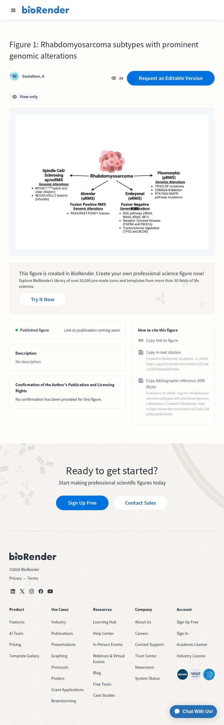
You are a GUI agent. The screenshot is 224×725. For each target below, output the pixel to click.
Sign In (182, 633)
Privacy (15, 578)
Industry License (191, 655)
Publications (62, 633)
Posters (57, 678)
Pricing (15, 644)
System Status (147, 678)
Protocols (59, 667)
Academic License (192, 644)
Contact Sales (140, 502)
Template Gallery (24, 655)
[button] (13, 10)
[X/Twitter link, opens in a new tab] (22, 591)
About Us (143, 622)
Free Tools (102, 684)
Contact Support (149, 644)
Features (16, 622)
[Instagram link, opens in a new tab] (31, 591)
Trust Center (146, 655)
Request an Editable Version (171, 78)
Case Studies (104, 695)
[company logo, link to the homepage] (45, 10)
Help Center (103, 633)
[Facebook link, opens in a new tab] (40, 591)
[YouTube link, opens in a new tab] (50, 591)
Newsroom (144, 667)
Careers (141, 633)
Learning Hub (104, 622)
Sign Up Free (82, 502)
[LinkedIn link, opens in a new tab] (12, 591)
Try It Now (42, 299)
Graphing (59, 655)
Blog (97, 672)
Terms (32, 578)
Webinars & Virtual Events (109, 658)
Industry (58, 622)
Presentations (63, 644)
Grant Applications (67, 689)
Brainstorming (63, 700)
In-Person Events (108, 644)
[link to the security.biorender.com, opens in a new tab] (182, 674)
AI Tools (16, 633)
